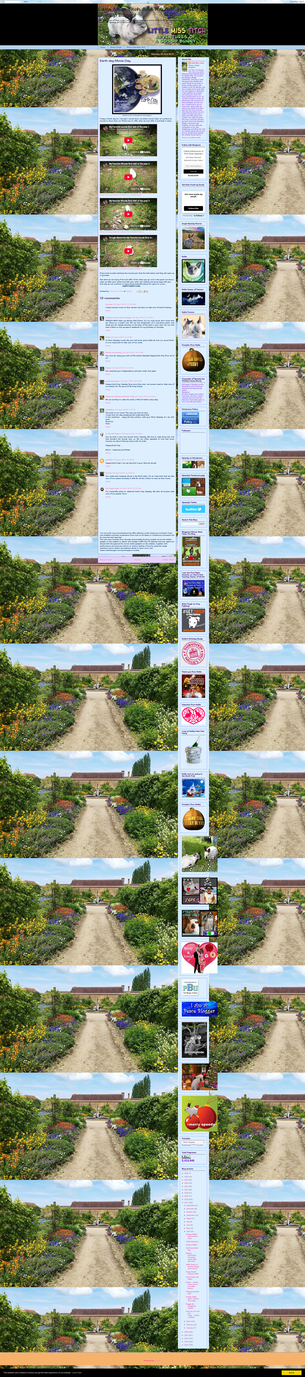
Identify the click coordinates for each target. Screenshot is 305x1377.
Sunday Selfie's (192, 1245)
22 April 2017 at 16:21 (145, 396)
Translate (199, 1145)
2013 (186, 1342)
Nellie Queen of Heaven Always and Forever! (192, 1267)
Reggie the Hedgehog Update (191, 1306)
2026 (186, 1173)
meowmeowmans (113, 381)
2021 (186, 1190)
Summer (109, 304)
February (190, 1325)
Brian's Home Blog (113, 352)
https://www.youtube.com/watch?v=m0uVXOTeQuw (121, 232)
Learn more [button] (77, 1373)
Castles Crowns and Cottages (118, 317)
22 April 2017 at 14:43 (132, 352)
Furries (109, 473)
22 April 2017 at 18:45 (123, 460)
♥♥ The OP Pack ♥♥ (113, 434)
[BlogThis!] (140, 291)
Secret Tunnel (116, 47)
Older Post (168, 560)
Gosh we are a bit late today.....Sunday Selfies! (192, 1314)
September (190, 1215)
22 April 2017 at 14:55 (122, 368)
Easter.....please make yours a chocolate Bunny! (192, 1285)
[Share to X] (142, 291)
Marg (108, 337)
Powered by (188, 216)
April (188, 1231)
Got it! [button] (291, 1373)
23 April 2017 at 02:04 (123, 473)
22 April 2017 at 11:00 (142, 317)
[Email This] (138, 291)
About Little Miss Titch (136, 47)
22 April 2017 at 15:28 (131, 381)
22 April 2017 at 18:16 (132, 434)
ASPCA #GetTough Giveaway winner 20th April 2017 (191, 1257)
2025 (186, 1177)
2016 (186, 1332)
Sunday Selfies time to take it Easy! (192, 1236)
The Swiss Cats (112, 488)
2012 (186, 1345)
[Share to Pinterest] (147, 291)
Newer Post (106, 560)
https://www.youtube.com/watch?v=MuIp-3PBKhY (121, 269)
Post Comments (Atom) (143, 567)
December (190, 1205)
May (188, 1228)
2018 (186, 1199)
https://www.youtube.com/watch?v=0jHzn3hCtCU (121, 158)
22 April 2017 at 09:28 (125, 304)
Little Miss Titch (197, 63)
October (189, 1212)
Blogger (157, 1361)
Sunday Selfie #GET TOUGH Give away (192, 1299)
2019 (186, 1196)
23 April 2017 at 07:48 (130, 488)
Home (103, 47)
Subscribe (193, 208)
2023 (186, 1183)
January (189, 1328)
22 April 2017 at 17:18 (125, 410)
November (190, 1209)
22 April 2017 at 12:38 (121, 337)
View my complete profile (191, 137)
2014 (186, 1338)
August (189, 1218)
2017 (186, 1203)
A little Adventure (192, 1241)
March (189, 1321)
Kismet (108, 368)
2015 (186, 1335)
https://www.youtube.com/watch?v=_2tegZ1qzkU (120, 195)
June (188, 1225)
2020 (186, 1193)
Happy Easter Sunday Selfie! (192, 1273)
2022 (186, 1186)
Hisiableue (110, 410)
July (188, 1222)
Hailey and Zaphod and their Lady (120, 396)
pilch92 (109, 460)
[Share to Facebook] (145, 291)
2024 (186, 1180)
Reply (108, 310)
